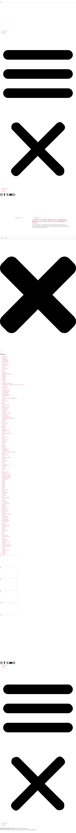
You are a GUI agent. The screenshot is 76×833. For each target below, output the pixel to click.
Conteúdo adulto (5, 394)
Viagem (3, 552)
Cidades (4, 378)
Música (3, 484)
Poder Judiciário (5, 497)
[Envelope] (13, 194)
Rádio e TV (4, 504)
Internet (3, 458)
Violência (4, 554)
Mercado (4, 473)
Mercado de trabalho (6, 476)
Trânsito (4, 543)
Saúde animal (5, 516)
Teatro (3, 538)
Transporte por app (6, 544)
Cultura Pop (4, 400)
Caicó (3, 371)
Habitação (4, 447)
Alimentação (4, 359)
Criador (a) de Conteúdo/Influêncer (9, 398)
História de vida (5, 449)
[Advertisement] (38, 206)
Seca (3, 523)
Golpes (3, 445)
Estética (4, 429)
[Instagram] (1, 194)
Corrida (3, 396)
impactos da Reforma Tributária (9, 452)
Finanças (4, 441)
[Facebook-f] (4, 194)
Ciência (3, 379)
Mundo (3, 482)
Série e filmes (5, 529)
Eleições (4, 414)
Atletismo (4, 365)
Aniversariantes (5, 360)
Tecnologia (4, 539)
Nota (3, 488)
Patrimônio (4, 495)
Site (3, 534)
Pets (3, 496)
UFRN (3, 548)
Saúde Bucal (4, 517)
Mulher (3, 481)
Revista (3, 512)
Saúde (3, 515)
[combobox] (38, 238)
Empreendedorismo (6, 417)
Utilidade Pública (5, 550)
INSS (3, 456)
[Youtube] (10, 194)
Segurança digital (6, 525)
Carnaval (4, 375)
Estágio (3, 427)
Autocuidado (5, 368)
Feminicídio (4, 437)
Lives (3, 469)
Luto (3, 470)
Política (3, 499)
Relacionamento (5, 509)
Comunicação (5, 387)
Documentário (5, 408)
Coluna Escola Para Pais (7, 383)
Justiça (3, 461)
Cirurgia (4, 382)
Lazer (3, 462)
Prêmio (3, 500)
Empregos (4, 419)
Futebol (3, 442)
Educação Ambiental (6, 413)
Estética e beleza (5, 430)
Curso (3, 402)
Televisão (4, 540)
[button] (38, 111)
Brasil (3, 370)
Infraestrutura (5, 454)
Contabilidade (5, 392)
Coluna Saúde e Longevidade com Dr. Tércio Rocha (13, 384)
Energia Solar (5, 423)
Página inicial (5, 30)
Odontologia (4, 492)
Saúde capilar (5, 519)
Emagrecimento (5, 415)
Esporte (4, 426)
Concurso (4, 388)
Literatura (4, 468)
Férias (3, 438)
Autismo (4, 367)
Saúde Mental (5, 521)
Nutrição (4, 490)
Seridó (3, 528)
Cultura (3, 399)
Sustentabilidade (5, 536)
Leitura (3, 466)
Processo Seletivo (6, 503)
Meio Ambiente (5, 472)
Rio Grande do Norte (6, 513)
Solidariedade (5, 535)
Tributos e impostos (6, 546)
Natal (3, 485)
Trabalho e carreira (6, 542)
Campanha (4, 372)
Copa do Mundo (5, 395)
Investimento (5, 460)
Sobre (3, 32)
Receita (3, 505)
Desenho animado (6, 404)
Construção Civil (5, 391)
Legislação (4, 464)
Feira (3, 435)
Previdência (4, 501)
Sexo (3, 532)
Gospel (3, 446)
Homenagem (5, 450)
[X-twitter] (7, 194)
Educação (4, 411)
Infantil (3, 453)
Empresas (4, 421)
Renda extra (4, 511)
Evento (3, 431)
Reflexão (4, 508)
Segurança (4, 524)
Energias (4, 425)
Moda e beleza (5, 478)
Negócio (4, 486)
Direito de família (5, 407)
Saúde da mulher (5, 520)
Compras (4, 386)
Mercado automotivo (6, 474)
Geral (3, 443)
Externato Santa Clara (7, 433)
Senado (3, 527)
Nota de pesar (5, 489)
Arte (3, 363)
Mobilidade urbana (6, 477)
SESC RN (4, 531)
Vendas (3, 551)
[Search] (1, 352)
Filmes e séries (5, 439)
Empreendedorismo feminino (8, 418)
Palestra (4, 493)
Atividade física (5, 364)
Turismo (4, 547)
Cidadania (4, 376)
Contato (4, 33)
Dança (3, 403)
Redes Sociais (5, 507)
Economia (4, 410)
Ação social (4, 356)
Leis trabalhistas (5, 465)
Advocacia (4, 357)
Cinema (3, 380)
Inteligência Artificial (6, 457)
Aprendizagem (5, 361)
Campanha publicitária (7, 374)
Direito (3, 406)
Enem (3, 422)
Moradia (4, 480)
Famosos (4, 434)
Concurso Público (6, 390)
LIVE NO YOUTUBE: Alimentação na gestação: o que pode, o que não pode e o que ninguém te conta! (50, 221)
